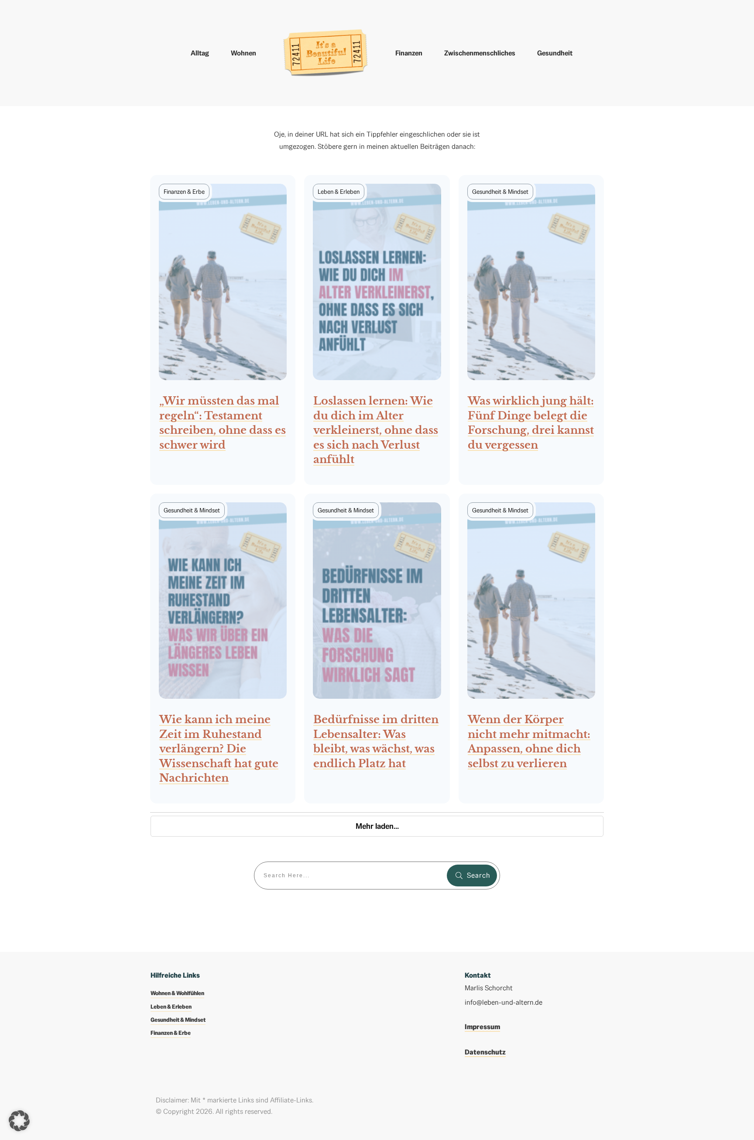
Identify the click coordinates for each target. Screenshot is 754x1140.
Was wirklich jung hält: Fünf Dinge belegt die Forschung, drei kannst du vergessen (531, 330)
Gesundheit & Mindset (178, 1019)
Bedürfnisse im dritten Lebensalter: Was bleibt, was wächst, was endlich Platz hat (376, 648)
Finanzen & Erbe (171, 1033)
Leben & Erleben (171, 1006)
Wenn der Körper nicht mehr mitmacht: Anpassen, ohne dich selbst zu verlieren (531, 648)
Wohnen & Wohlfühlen (177, 993)
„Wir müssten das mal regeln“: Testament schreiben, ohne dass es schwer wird (222, 330)
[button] (19, 1121)
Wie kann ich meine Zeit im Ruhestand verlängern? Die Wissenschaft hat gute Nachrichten (222, 648)
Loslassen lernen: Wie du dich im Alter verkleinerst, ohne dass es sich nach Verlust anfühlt (376, 330)
